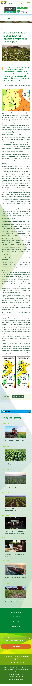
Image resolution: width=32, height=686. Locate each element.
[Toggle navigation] (28, 3)
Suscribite (16, 672)
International (16, 652)
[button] (13, 422)
